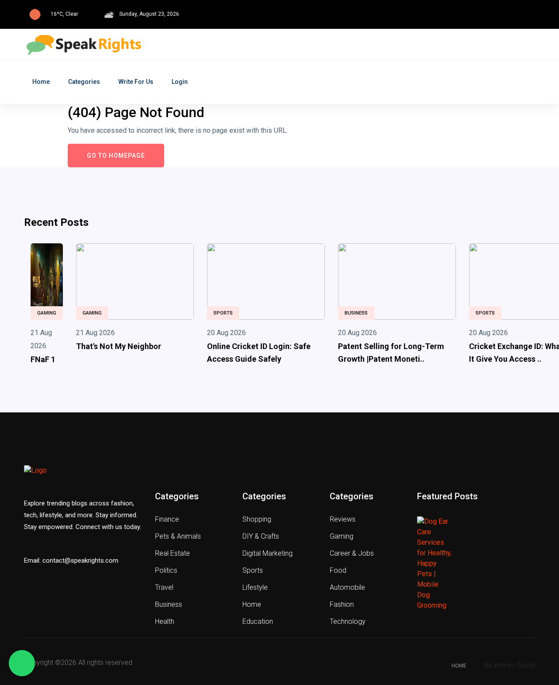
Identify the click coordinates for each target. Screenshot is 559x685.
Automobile (347, 587)
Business (356, 313)
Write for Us (135, 81)
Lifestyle (255, 587)
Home (41, 81)
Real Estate (172, 553)
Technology (348, 621)
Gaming (46, 313)
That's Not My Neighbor (118, 346)
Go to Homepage (116, 155)
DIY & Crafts (260, 536)
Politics (166, 570)
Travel (164, 587)
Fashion (342, 604)
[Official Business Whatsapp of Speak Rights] (22, 663)
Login (180, 81)
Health (164, 621)
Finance (167, 519)
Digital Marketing (267, 553)
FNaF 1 (43, 359)
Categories (84, 81)
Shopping (256, 519)
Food (338, 570)
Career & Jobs (352, 553)
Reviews (342, 519)
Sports (223, 313)
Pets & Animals (178, 536)
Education (257, 621)
